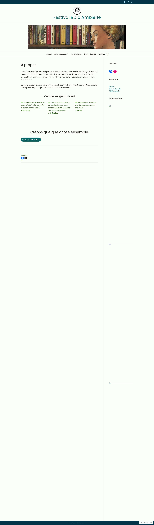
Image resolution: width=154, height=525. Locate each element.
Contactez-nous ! (30, 140)
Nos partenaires (75, 54)
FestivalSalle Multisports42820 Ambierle (114, 89)
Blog (85, 54)
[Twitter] (131, 2)
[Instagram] (128, 2)
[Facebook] (124, 2)
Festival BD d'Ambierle (77, 17)
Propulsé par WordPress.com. (77, 523)
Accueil (49, 54)
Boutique (93, 54)
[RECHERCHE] (107, 54)
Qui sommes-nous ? (61, 54)
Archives (102, 54)
